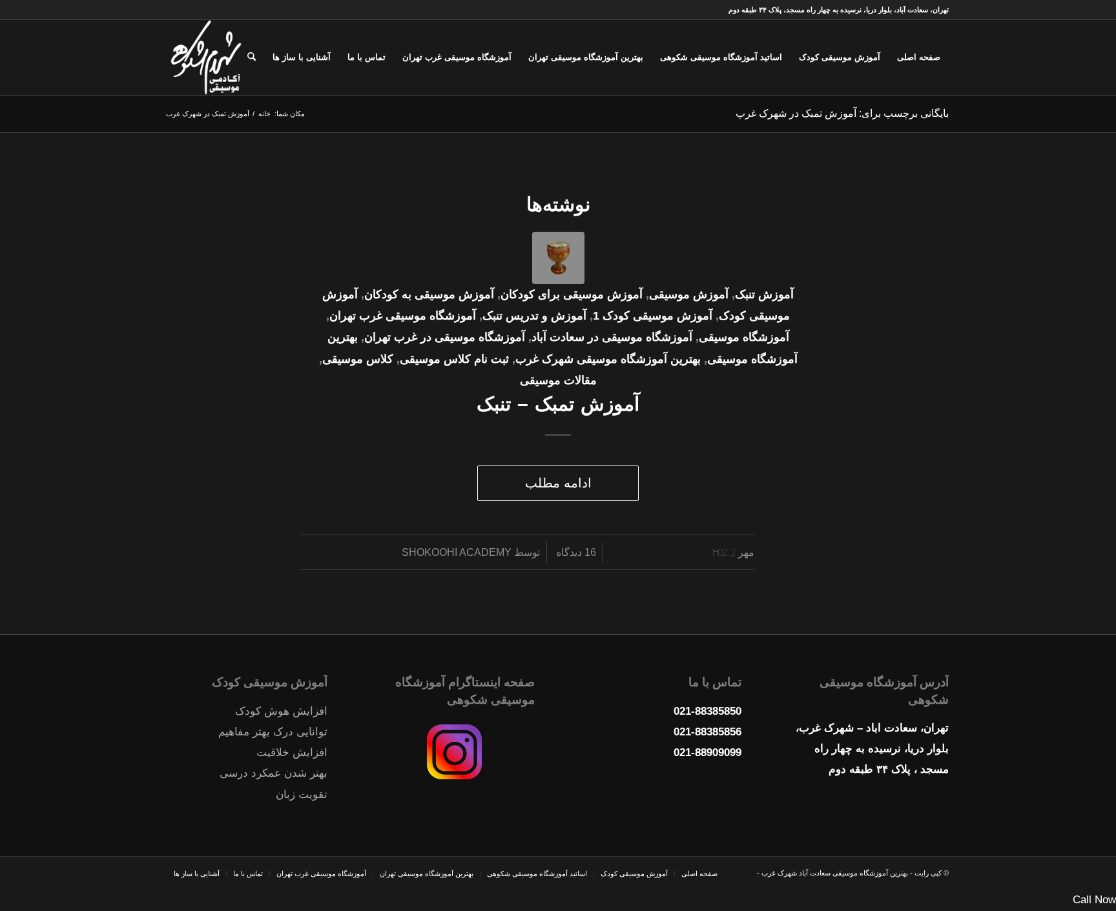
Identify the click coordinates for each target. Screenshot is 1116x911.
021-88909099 (707, 752)
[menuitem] (919, 57)
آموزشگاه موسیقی (744, 337)
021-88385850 (707, 711)
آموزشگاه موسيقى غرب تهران (402, 315)
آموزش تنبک (764, 294)
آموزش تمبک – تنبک (558, 404)
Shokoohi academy (457, 552)
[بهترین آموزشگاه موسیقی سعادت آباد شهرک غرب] (206, 57)
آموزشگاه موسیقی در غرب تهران (444, 337)
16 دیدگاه (574, 552)
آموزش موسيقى (688, 294)
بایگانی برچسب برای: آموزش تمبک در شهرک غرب (842, 113)
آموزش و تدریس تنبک (534, 315)
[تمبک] (558, 258)
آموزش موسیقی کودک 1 (652, 315)
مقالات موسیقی (558, 380)
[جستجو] (251, 57)
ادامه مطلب (558, 483)
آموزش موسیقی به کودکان (429, 294)
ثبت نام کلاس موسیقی (454, 359)
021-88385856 (707, 732)
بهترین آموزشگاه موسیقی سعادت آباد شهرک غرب (834, 873)
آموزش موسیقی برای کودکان (572, 294)
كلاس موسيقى (357, 359)
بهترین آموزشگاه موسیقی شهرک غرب (608, 359)
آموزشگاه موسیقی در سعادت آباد (612, 337)
